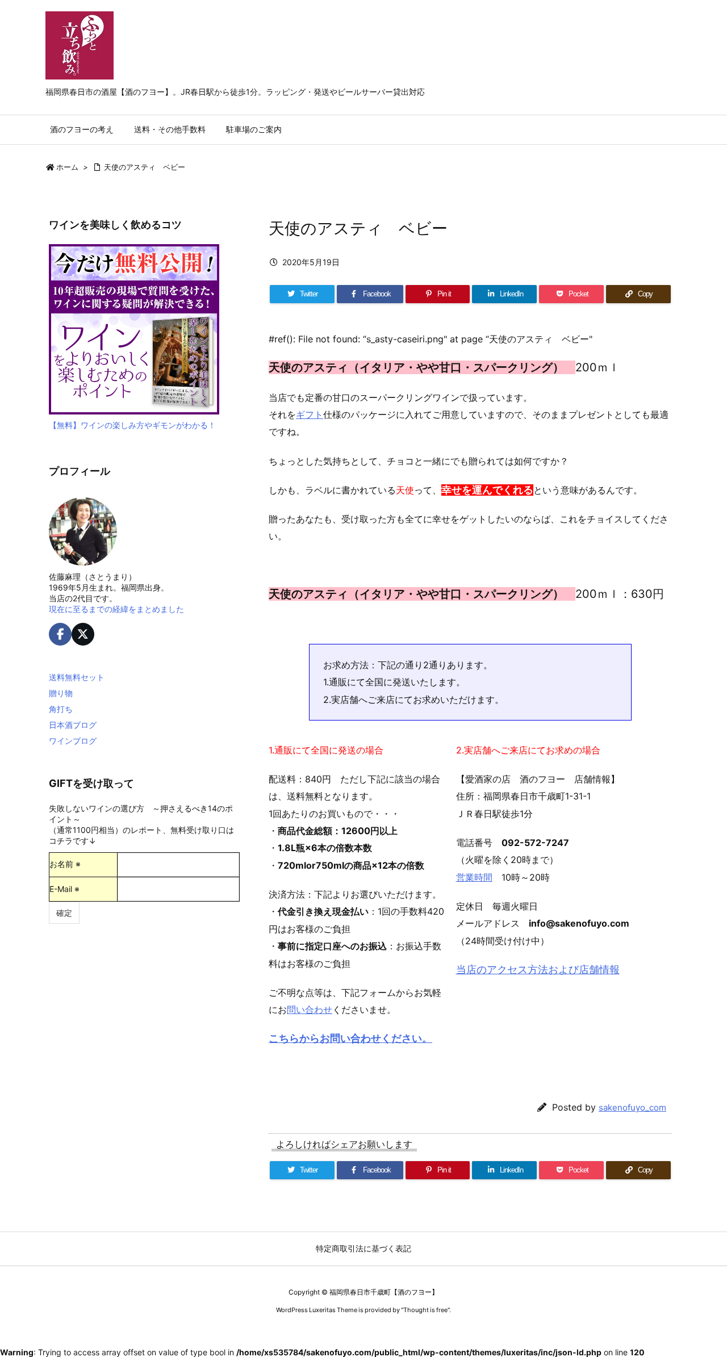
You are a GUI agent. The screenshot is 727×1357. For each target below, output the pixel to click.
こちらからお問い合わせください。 (350, 1038)
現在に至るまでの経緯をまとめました (116, 609)
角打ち (61, 709)
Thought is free (425, 1310)
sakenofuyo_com (632, 1107)
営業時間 (474, 877)
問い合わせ (309, 1009)
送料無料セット (77, 677)
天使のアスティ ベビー (144, 166)
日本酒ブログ (73, 725)
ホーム (67, 166)
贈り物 (61, 693)
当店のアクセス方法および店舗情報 (538, 969)
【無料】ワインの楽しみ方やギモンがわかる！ (132, 425)
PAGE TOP (699, 1304)
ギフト (309, 414)
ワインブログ (73, 740)
